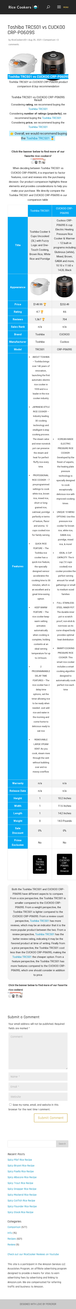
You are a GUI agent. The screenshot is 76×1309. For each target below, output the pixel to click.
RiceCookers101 (19, 40)
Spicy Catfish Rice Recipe (21, 1200)
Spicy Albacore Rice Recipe (22, 1177)
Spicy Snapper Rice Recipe (22, 1189)
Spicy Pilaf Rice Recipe (20, 1159)
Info (10, 1233)
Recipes (12, 1238)
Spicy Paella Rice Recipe (21, 1171)
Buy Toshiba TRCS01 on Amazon (40, 864)
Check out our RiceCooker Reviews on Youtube (33, 1254)
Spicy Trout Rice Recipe (20, 1183)
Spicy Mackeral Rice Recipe (22, 1194)
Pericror (51, 1304)
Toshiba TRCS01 (38, 109)
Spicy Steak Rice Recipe (20, 1212)
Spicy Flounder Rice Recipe (22, 1206)
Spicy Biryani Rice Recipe (21, 1165)
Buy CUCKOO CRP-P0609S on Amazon (64, 864)
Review (11, 1244)
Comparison (49, 40)
